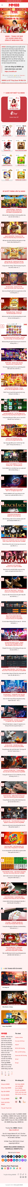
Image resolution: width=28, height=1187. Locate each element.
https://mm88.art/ (11, 71)
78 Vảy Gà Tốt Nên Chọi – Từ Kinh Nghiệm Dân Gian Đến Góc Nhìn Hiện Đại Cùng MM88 (14, 771)
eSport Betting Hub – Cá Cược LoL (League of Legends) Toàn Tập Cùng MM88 (14, 720)
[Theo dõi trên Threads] (16, 1156)
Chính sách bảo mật (20, 1092)
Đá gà (16, 1063)
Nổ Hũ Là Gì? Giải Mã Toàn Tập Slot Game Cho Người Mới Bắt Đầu (14, 439)
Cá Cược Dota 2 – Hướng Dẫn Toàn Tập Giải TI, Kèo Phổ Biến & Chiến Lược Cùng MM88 (14, 695)
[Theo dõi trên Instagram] (5, 1156)
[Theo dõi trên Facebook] (2, 1156)
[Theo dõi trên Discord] (25, 1160)
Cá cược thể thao (19, 1041)
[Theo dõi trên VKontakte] (17, 1160)
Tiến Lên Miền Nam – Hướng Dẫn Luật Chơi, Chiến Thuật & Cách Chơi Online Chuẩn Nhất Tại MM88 (14, 949)
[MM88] (14, 5)
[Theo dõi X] (11, 1156)
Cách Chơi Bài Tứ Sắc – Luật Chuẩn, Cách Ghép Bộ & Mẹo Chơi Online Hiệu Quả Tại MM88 (14, 872)
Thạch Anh (22, 75)
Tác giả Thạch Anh (6, 1108)
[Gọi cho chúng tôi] (22, 1156)
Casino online (19, 1037)
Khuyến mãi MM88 (20, 1090)
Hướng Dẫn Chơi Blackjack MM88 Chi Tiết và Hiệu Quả (14, 515)
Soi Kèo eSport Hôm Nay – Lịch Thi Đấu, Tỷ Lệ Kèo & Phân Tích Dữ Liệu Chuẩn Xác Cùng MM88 (14, 670)
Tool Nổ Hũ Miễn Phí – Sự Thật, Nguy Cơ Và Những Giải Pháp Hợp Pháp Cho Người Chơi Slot (14, 414)
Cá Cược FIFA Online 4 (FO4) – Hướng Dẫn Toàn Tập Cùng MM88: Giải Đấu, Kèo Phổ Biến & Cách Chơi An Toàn (14, 644)
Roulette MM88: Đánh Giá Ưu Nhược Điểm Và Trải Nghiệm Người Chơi (14, 490)
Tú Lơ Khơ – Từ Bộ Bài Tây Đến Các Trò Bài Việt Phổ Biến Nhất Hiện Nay (14, 923)
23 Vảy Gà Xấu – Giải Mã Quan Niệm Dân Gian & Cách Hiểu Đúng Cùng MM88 (14, 745)
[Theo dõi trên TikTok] (8, 1156)
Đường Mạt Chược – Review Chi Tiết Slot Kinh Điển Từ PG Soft (14, 312)
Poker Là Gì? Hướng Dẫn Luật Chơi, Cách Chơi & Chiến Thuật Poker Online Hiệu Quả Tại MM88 (14, 540)
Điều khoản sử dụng (20, 1094)
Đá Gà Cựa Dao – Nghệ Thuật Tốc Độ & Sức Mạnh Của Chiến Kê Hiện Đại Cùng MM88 (14, 796)
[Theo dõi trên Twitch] (22, 1160)
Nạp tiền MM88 (5, 1091)
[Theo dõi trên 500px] (14, 1160)
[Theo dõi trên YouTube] (8, 1160)
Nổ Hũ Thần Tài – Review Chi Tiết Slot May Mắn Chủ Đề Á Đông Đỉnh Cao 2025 (14, 262)
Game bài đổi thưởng (21, 1055)
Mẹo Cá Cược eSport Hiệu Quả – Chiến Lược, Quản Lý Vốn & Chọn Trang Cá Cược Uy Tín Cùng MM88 (14, 617)
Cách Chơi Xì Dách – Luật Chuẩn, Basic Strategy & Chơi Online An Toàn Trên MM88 (14, 897)
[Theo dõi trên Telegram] (19, 1160)
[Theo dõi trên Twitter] (14, 1156)
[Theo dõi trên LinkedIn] (5, 1160)
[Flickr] (11, 1160)
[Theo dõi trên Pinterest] (25, 1156)
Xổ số (16, 1059)
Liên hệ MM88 (19, 1086)
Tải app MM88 (5, 1099)
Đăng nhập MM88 (6, 1088)
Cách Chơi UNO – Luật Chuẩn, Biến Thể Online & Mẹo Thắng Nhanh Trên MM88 (14, 847)
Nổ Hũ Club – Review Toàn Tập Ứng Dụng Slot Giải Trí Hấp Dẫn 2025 (14, 363)
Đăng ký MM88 (5, 1084)
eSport (17, 1044)
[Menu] (2, 5)
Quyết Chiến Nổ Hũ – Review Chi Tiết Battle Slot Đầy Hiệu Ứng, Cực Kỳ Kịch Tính (14, 237)
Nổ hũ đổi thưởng (20, 1048)
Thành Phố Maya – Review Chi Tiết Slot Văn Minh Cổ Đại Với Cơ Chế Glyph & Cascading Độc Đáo (14, 211)
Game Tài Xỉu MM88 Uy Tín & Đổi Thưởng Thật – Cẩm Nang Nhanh (14, 464)
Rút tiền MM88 (5, 1095)
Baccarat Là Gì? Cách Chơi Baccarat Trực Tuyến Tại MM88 (14, 566)
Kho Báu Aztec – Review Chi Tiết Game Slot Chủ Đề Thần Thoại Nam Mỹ (14, 287)
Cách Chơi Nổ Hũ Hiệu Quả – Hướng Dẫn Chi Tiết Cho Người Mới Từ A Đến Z (14, 388)
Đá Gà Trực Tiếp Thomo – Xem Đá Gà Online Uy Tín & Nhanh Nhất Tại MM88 (14, 591)
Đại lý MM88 (18, 1088)
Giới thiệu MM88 (19, 1084)
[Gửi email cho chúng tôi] (19, 1156)
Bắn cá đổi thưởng (20, 1052)
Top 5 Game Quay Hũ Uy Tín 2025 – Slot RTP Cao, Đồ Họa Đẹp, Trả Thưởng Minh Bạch (14, 338)
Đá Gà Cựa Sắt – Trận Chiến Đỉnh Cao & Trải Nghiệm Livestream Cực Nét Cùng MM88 (14, 821)
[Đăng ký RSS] (3, 1160)
